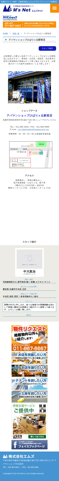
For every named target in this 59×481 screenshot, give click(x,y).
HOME (5, 33)
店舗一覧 (15, 33)
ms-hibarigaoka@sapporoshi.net (33, 129)
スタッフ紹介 (47, 48)
